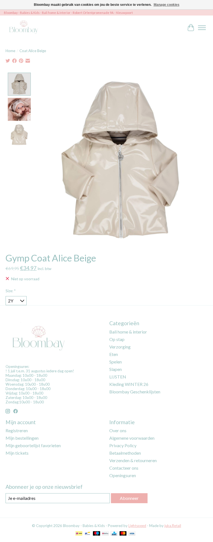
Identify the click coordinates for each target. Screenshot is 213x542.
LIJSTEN (117, 376)
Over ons (117, 430)
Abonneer (129, 498)
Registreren (17, 430)
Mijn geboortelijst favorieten (33, 445)
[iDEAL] (78, 533)
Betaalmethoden (125, 453)
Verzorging (120, 346)
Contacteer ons (123, 467)
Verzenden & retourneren (133, 460)
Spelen (115, 361)
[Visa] (132, 533)
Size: (11, 291)
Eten (113, 354)
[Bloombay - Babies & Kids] (24, 27)
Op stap (117, 339)
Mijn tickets (17, 453)
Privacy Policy (122, 445)
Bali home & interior (128, 331)
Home (10, 51)
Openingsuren (122, 475)
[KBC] (114, 533)
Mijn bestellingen (22, 438)
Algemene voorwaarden (131, 438)
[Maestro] (96, 533)
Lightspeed (137, 525)
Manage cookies (166, 5)
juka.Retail (172, 525)
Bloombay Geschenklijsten (134, 391)
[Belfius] (105, 533)
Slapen (115, 369)
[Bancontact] (87, 533)
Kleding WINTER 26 (128, 384)
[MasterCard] (123, 533)
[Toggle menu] (201, 27)
